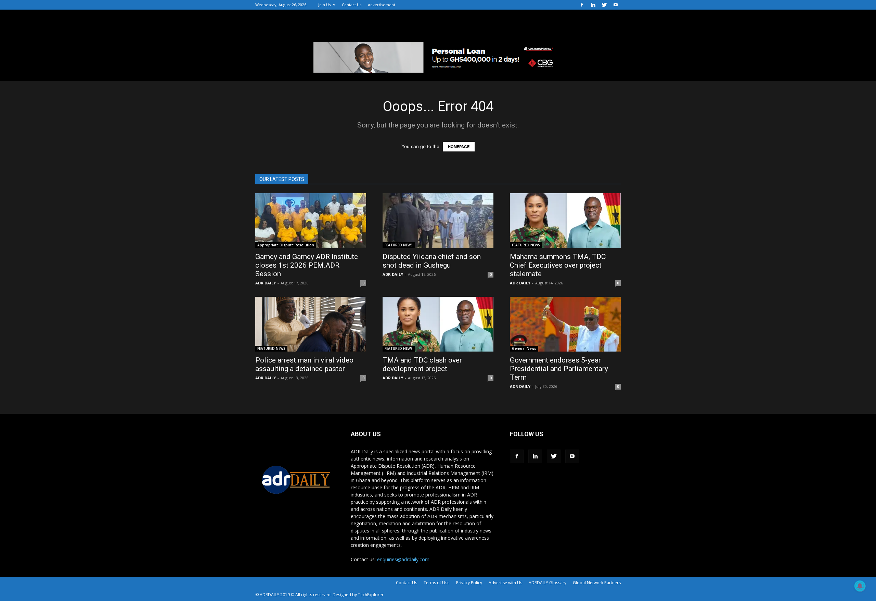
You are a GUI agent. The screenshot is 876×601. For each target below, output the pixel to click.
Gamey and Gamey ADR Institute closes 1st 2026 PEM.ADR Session (306, 265)
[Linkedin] (593, 5)
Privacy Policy (469, 583)
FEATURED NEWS (399, 245)
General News (524, 348)
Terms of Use (437, 583)
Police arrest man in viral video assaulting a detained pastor (304, 364)
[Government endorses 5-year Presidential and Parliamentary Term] (565, 324)
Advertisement (381, 4)
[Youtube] (615, 5)
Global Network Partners (597, 583)
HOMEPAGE (458, 147)
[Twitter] (604, 5)
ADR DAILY (265, 282)
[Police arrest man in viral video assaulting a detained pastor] (310, 324)
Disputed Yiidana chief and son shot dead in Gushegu (432, 261)
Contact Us (351, 4)
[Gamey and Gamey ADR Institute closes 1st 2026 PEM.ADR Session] (310, 220)
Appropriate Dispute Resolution (285, 245)
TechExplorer (371, 595)
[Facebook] (582, 5)
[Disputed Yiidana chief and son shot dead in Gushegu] (438, 220)
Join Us (324, 4)
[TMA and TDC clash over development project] (438, 324)
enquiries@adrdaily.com (403, 559)
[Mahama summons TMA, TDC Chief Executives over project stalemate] (565, 220)
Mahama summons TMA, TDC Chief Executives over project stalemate (558, 265)
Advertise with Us (505, 583)
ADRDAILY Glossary (547, 583)
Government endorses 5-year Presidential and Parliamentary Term (559, 368)
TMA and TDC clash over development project (422, 364)
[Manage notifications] (859, 585)
